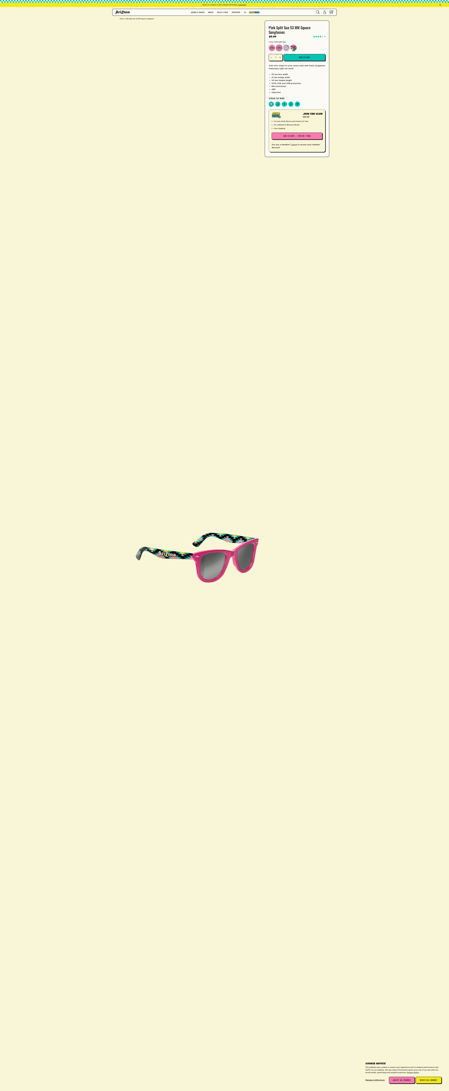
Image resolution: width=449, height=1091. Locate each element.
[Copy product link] (277, 104)
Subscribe (236, 12)
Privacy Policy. (413, 1072)
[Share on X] (290, 104)
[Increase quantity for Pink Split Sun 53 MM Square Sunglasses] (280, 57)
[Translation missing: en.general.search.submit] (317, 12)
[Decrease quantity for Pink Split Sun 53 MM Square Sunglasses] (271, 57)
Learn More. (242, 5)
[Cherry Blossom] (286, 48)
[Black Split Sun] (272, 48)
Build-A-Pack (222, 12)
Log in (294, 144)
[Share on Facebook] (284, 104)
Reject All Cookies (428, 1080)
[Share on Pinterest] (297, 104)
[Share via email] (271, 104)
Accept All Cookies (402, 1080)
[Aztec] (293, 48)
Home (122, 19)
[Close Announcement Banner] (440, 5)
